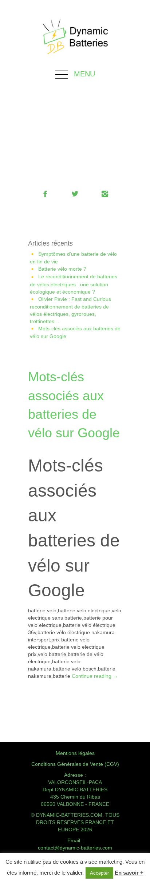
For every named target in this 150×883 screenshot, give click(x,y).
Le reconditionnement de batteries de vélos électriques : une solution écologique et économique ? (73, 284)
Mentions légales (75, 753)
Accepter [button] (99, 873)
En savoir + (129, 873)
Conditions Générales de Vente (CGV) (75, 764)
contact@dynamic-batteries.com (75, 848)
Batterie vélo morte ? (62, 269)
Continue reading (95, 676)
